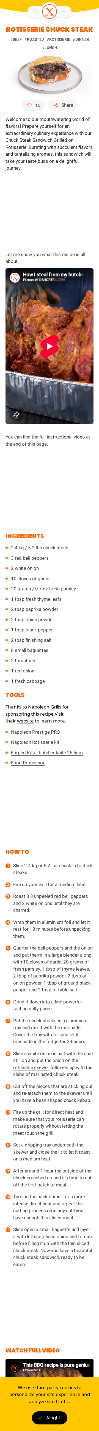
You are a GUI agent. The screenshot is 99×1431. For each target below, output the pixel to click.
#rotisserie (58, 39)
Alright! (54, 1418)
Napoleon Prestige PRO (35, 732)
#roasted (34, 39)
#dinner (81, 39)
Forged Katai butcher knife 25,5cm (47, 752)
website (25, 721)
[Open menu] (64, 11)
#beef (16, 39)
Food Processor (28, 762)
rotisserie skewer (31, 1067)
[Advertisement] (49, 210)
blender (71, 955)
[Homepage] (49, 11)
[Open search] (35, 11)
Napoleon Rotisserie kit (35, 742)
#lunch (49, 47)
